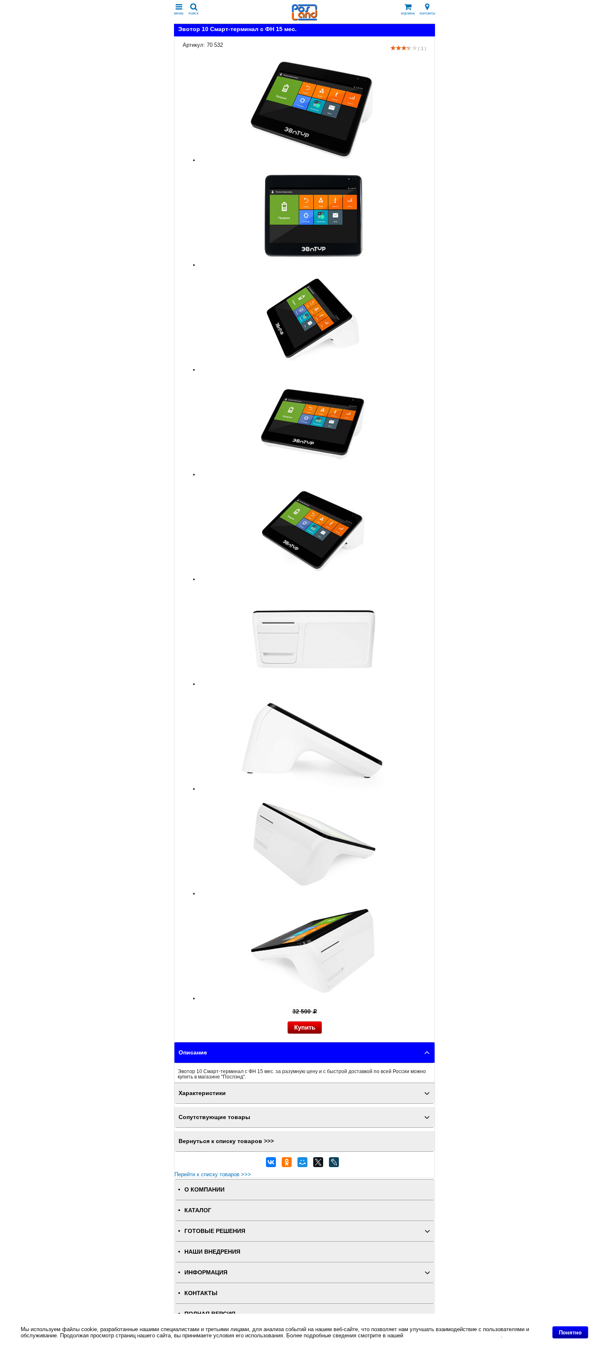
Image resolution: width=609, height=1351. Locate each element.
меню (179, 13)
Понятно (570, 1332)
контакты (427, 13)
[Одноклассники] (287, 1164)
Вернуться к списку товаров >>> (226, 1141)
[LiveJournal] (334, 1164)
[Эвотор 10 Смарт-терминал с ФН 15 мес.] (312, 160)
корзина (408, 13)
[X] (318, 1164)
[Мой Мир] (302, 1164)
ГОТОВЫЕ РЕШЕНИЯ (214, 1231)
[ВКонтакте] (271, 1164)
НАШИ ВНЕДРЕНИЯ (212, 1252)
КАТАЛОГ (197, 1210)
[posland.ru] (304, 19)
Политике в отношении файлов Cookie (453, 1335)
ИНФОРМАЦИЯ (205, 1272)
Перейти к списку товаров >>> (212, 1174)
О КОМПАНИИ (204, 1190)
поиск (193, 13)
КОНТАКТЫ (201, 1293)
